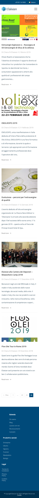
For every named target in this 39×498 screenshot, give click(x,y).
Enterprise (6, 443)
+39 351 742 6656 (20, 2)
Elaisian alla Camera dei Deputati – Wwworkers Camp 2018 (17, 273)
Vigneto (6, 449)
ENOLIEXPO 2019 (9, 123)
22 (22, 395)
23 (27, 395)
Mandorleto (7, 455)
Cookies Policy (4, 479)
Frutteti (6, 452)
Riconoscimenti (14, 428)
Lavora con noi (14, 425)
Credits (19, 495)
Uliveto (5, 445)
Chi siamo (12, 419)
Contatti (12, 432)
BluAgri (5, 458)
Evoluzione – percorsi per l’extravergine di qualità (19, 199)
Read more (5, 84)
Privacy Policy (4, 475)
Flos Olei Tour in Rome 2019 (14, 346)
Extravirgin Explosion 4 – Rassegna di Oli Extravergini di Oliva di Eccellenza (18, 46)
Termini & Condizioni (5, 470)
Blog (11, 422)
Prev (7, 395)
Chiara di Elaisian (10, 52)
